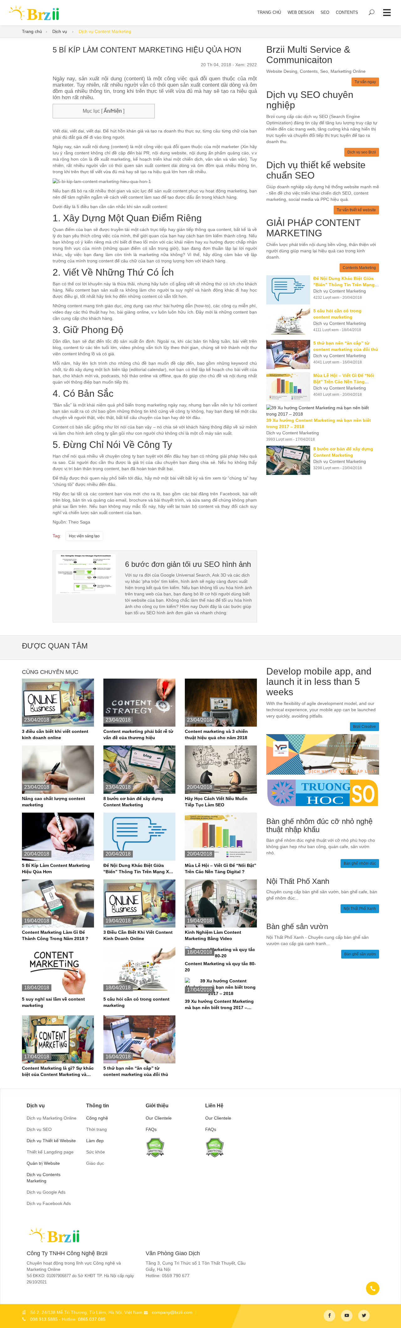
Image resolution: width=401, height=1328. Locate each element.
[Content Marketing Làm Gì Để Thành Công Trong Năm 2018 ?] (58, 903)
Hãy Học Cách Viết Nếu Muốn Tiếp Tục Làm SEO (216, 801)
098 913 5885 (44, 1319)
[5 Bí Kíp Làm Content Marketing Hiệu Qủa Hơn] (86, 573)
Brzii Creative (364, 726)
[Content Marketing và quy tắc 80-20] (221, 952)
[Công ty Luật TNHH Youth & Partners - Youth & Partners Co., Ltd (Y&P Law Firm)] (322, 753)
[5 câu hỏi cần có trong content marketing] (289, 322)
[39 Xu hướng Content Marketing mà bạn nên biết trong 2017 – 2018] (322, 411)
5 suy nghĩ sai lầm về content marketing (53, 1002)
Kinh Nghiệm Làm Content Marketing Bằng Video (213, 935)
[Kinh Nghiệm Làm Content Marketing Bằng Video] (221, 903)
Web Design (301, 12)
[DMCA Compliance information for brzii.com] (155, 1147)
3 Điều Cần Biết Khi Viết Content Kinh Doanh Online (138, 935)
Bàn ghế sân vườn (360, 954)
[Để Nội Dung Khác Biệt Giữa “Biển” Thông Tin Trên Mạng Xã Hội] (289, 289)
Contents (347, 12)
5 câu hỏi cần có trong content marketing (136, 1002)
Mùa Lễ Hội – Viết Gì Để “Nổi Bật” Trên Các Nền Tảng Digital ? (220, 868)
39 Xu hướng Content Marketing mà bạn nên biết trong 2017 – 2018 (219, 1005)
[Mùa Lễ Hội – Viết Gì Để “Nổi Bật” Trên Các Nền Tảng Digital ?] (289, 386)
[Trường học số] (322, 792)
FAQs (151, 1129)
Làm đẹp (95, 1140)
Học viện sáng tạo (84, 536)
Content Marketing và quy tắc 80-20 (220, 966)
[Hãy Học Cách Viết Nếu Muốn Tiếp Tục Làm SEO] (221, 769)
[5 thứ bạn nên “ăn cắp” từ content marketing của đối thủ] (289, 354)
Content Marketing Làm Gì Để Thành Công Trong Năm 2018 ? (55, 935)
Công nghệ (97, 1118)
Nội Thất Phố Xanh (360, 908)
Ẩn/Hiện (112, 111)
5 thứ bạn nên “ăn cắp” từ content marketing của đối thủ (135, 1071)
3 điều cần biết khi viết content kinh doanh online (55, 734)
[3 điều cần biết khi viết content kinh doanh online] (58, 702)
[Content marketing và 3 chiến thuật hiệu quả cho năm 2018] (221, 702)
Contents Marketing (359, 268)
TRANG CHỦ (269, 12)
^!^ (391, 1315)
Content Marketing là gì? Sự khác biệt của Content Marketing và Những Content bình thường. (58, 1072)
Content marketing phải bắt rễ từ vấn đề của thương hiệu (138, 734)
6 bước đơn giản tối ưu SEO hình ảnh (188, 564)
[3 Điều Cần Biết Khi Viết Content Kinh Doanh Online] (139, 903)
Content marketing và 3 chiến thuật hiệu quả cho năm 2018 (216, 734)
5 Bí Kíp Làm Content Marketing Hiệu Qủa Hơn (56, 868)
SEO (324, 12)
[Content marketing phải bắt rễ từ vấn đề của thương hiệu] (139, 702)
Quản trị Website (43, 1163)
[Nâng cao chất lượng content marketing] (58, 769)
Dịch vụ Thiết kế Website (51, 1140)
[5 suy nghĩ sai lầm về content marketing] (58, 969)
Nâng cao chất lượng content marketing (53, 801)
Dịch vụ (60, 31)
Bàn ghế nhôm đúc (360, 863)
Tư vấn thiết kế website (356, 210)
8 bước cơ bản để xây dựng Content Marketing (133, 801)
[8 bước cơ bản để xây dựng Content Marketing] (289, 460)
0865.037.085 (92, 1319)
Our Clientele (159, 1118)
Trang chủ (32, 31)
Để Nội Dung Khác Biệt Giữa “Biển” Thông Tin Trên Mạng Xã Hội (137, 869)
